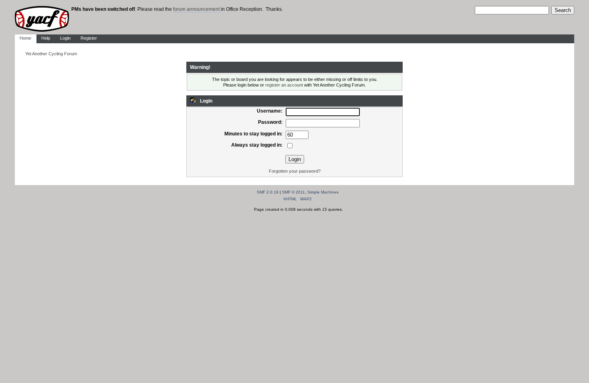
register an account (284, 85)
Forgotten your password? (295, 171)
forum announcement (196, 9)
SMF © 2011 (293, 192)
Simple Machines (323, 192)
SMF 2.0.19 (267, 192)
